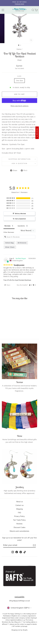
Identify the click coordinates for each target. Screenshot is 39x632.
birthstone (22, 243)
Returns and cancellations (19, 531)
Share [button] (8, 285)
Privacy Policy (19, 516)
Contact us (19, 505)
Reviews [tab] (8, 226)
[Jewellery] (19, 466)
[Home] (19, 415)
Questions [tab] (21, 226)
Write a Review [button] (20, 213)
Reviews (19, 524)
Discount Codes (19, 527)
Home (19, 49)
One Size (19, 81)
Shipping (19, 509)
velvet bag (9, 243)
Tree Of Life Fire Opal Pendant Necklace (17, 280)
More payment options (19, 106)
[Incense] (19, 361)
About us (19, 501)
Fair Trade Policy (19, 520)
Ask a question (19, 163)
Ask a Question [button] (20, 219)
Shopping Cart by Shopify (19, 630)
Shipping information (20, 159)
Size (19, 76)
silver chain (10, 247)
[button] (30, 285)
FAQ (19, 512)
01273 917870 (19, 596)
